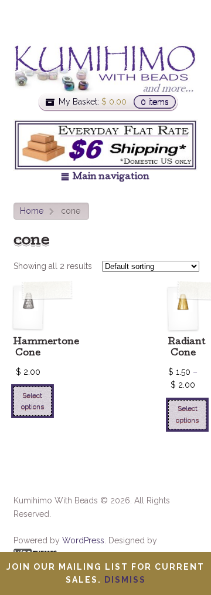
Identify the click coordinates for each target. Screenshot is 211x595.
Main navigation (111, 177)
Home (31, 211)
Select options (32, 401)
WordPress (83, 540)
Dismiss (125, 579)
